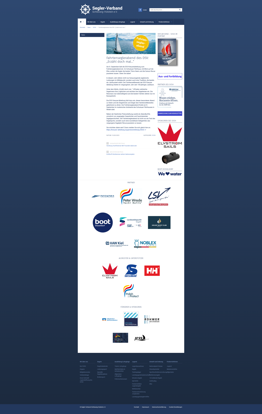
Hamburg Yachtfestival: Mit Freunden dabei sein (121, 146)
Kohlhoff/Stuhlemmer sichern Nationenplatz (120, 154)
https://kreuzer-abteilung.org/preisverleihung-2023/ (125, 130)
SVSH (145, 10)
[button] (180, 10)
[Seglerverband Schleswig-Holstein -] (101, 14)
